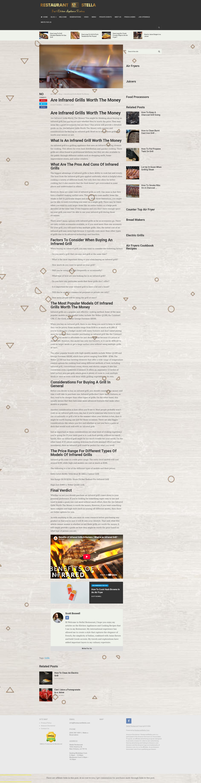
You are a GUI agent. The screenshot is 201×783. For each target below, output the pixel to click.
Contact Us (45, 729)
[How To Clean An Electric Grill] (45, 678)
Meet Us (118, 17)
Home (45, 17)
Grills (47, 658)
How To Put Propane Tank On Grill (151, 150)
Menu (94, 17)
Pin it (44, 100)
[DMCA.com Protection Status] (51, 742)
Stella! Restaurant (132, 726)
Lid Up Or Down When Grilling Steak (151, 168)
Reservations (75, 17)
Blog (53, 17)
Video (86, 17)
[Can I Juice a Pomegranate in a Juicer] (45, 694)
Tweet (44, 103)
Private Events (105, 17)
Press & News (129, 17)
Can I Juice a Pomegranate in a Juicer (67, 691)
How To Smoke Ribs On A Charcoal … (150, 186)
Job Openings (144, 17)
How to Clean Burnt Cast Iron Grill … (150, 131)
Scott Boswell (57, 105)
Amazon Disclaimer (48, 726)
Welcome (63, 17)
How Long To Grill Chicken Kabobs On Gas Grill (58, 35)
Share (43, 107)
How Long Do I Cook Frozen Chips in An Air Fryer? (120, 35)
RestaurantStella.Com (142, 730)
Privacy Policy (46, 723)
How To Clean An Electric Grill (66, 674)
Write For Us (46, 22)
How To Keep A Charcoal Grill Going (150, 113)
